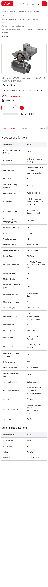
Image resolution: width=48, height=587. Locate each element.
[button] (33, 3)
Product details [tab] (10, 128)
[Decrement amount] (3, 107)
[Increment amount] (13, 107)
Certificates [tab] (40, 128)
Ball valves (5, 15)
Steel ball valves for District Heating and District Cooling (19, 20)
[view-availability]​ (27, 114)
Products (12, 12)
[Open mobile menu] (44, 3)
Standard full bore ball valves (12, 26)
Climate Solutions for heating (29, 12)
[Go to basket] (28, 3)
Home (3, 12)
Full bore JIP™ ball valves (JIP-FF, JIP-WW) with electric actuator (22, 31)
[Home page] (7, 3)
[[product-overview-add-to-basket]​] (22, 108)
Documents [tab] (25, 128)
